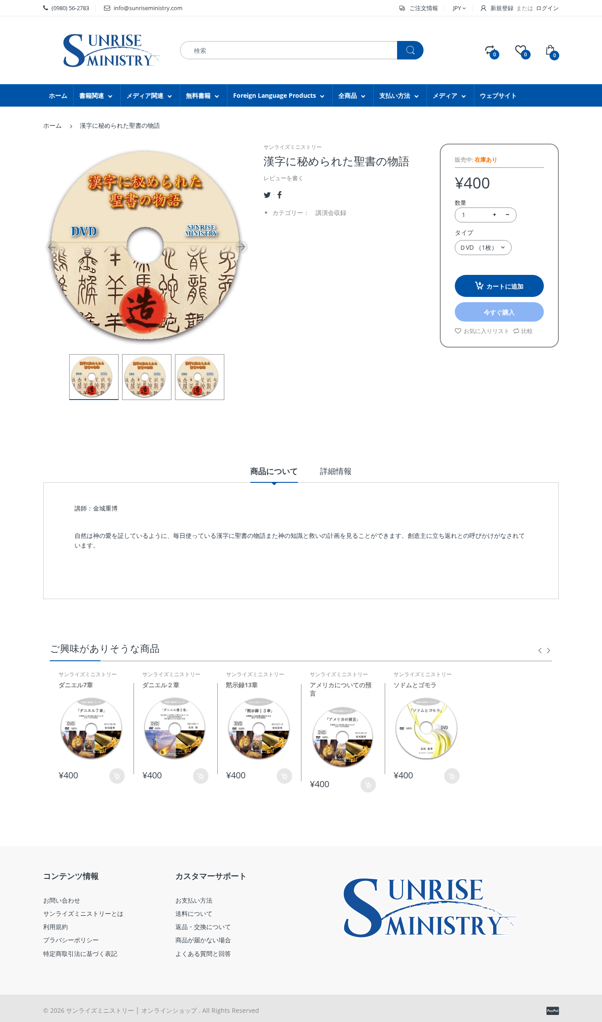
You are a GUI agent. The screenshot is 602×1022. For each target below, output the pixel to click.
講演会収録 (331, 212)
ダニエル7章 (76, 685)
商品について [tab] (274, 471)
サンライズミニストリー (293, 147)
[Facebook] (279, 195)
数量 (460, 203)
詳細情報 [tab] (336, 471)
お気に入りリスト (486, 331)
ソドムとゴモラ (415, 685)
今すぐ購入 (499, 312)
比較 (527, 331)
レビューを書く (284, 178)
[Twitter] (267, 195)
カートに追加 (505, 286)
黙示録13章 (242, 685)
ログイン (547, 8)
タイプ (464, 232)
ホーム (52, 125)
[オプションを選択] (117, 776)
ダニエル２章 (160, 685)
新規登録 (502, 8)
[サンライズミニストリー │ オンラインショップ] (105, 49)
